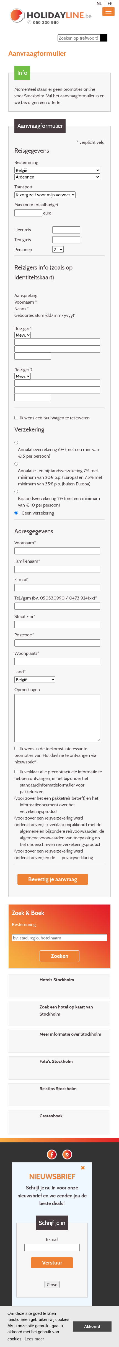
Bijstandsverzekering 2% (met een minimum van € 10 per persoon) (59, 502)
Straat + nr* (24, 616)
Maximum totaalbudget (36, 204)
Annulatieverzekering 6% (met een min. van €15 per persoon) (58, 453)
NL (99, 3)
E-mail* (21, 579)
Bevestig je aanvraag (52, 879)
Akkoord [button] (92, 1326)
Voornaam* (25, 542)
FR (110, 3)
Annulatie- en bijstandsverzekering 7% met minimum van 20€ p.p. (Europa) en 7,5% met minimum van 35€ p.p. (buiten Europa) (60, 477)
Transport (23, 186)
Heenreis (22, 229)
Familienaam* (27, 561)
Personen (23, 249)
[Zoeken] (103, 38)
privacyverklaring (77, 857)
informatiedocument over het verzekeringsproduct (47, 808)
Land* (20, 671)
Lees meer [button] (34, 1339)
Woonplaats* (26, 653)
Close (52, 1284)
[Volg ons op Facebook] (52, 1154)
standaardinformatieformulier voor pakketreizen (52, 788)
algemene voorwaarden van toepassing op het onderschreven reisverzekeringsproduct (60, 841)
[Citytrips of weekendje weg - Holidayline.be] (50, 17)
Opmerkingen (27, 689)
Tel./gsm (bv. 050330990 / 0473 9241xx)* (55, 598)
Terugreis (22, 239)
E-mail (52, 1239)
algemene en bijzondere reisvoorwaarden (58, 831)
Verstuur (52, 1262)
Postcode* (24, 634)
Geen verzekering (38, 513)
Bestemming (26, 162)
